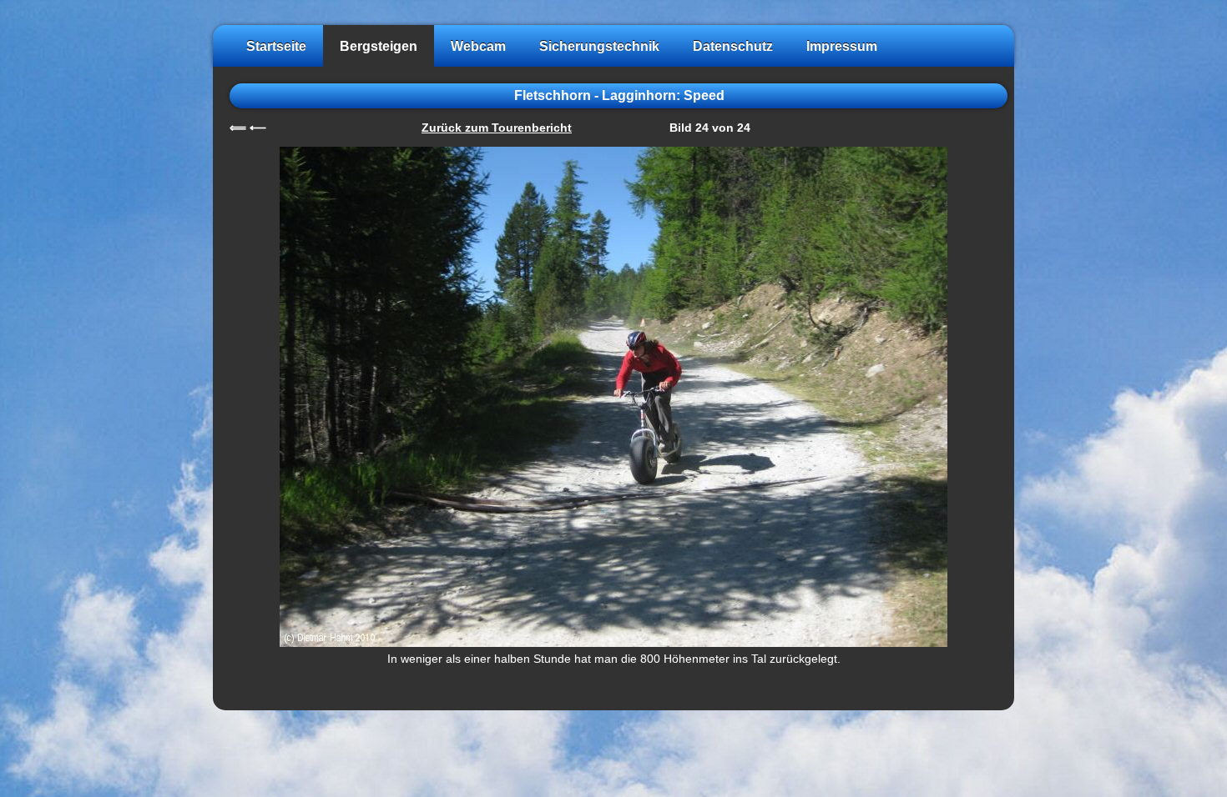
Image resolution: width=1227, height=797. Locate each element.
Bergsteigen (378, 45)
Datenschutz (733, 45)
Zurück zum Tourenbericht (497, 128)
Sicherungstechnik (599, 45)
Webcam (478, 45)
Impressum (841, 45)
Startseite (276, 45)
